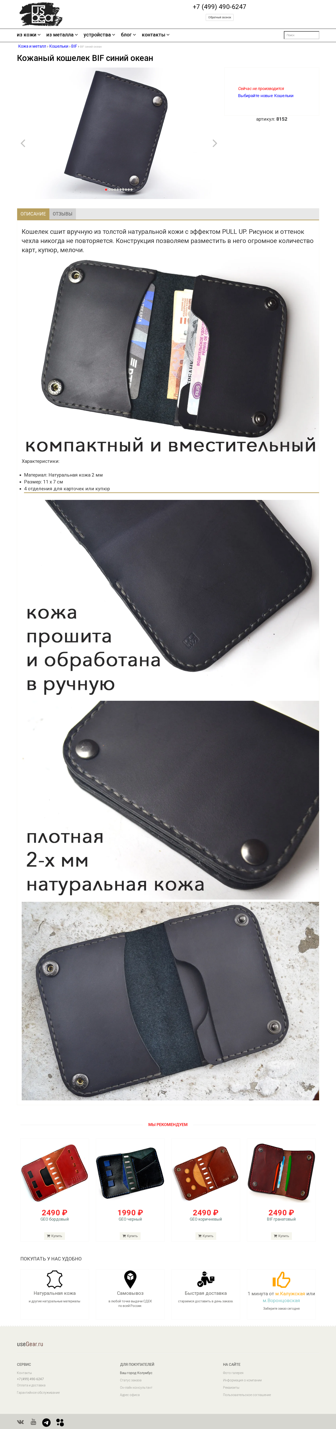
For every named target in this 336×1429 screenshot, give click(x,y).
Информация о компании (242, 1380)
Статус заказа (130, 1380)
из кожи (26, 35)
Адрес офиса (130, 1395)
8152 (281, 119)
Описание (33, 214)
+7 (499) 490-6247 (219, 7)
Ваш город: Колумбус (136, 1373)
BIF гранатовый (281, 1219)
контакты (153, 35)
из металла (60, 35)
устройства (97, 35)
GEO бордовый (54, 1219)
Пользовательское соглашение (247, 1395)
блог (126, 35)
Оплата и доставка (31, 1385)
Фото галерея (233, 1373)
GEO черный (130, 1219)
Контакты (24, 1373)
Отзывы (62, 214)
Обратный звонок (219, 17)
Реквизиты (231, 1387)
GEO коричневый (206, 1219)
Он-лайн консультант (136, 1387)
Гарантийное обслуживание (38, 1392)
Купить (56, 1236)
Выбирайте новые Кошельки (265, 95)
